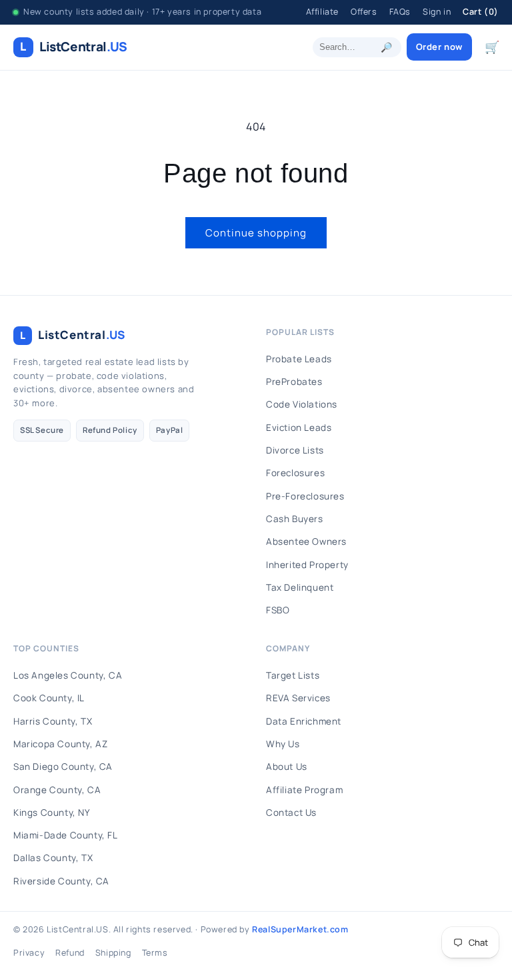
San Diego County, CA (63, 767)
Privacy (29, 952)
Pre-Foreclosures (305, 496)
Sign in (437, 11)
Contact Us (291, 812)
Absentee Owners (306, 541)
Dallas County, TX (53, 858)
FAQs (400, 11)
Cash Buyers (294, 519)
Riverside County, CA (61, 881)
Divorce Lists (295, 450)
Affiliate (322, 11)
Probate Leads (299, 359)
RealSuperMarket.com (300, 929)
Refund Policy (110, 430)
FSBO (277, 610)
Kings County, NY (52, 812)
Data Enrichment (303, 721)
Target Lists (292, 675)
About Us (286, 767)
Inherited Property (307, 565)
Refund (70, 952)
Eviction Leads (298, 428)
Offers (364, 11)
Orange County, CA (57, 790)
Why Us (283, 744)
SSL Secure (42, 430)
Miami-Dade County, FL (65, 835)
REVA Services (298, 698)
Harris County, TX (52, 721)
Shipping (113, 952)
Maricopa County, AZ (60, 744)
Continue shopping (256, 233)
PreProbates (294, 382)
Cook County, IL (49, 698)
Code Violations (301, 404)
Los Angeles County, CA (67, 675)
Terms (155, 952)
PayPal (169, 430)
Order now (439, 47)
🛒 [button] (492, 47)
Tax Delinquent (299, 587)
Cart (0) (481, 11)
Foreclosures (295, 473)
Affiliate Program (304, 790)
